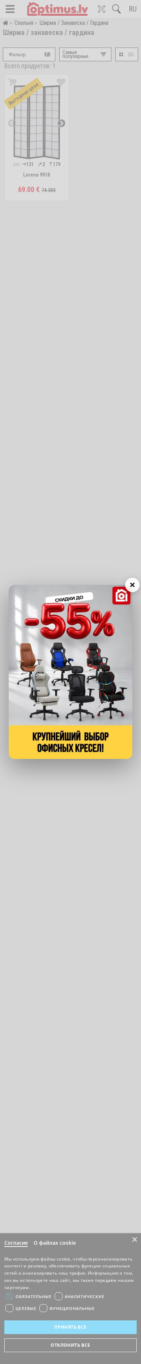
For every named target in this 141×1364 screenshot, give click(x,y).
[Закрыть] (132, 585)
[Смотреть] (70, 672)
